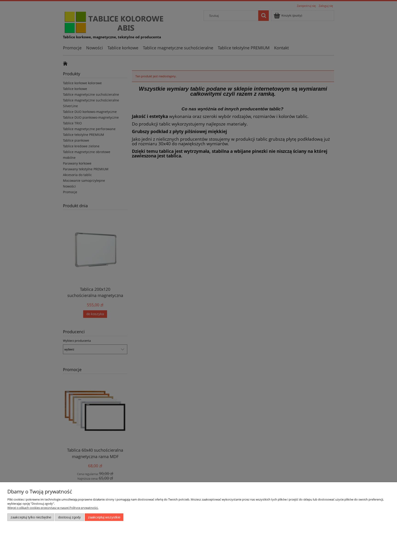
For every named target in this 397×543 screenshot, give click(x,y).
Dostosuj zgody (69, 517)
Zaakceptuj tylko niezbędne (31, 517)
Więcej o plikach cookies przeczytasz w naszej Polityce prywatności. (52, 508)
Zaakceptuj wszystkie (104, 517)
